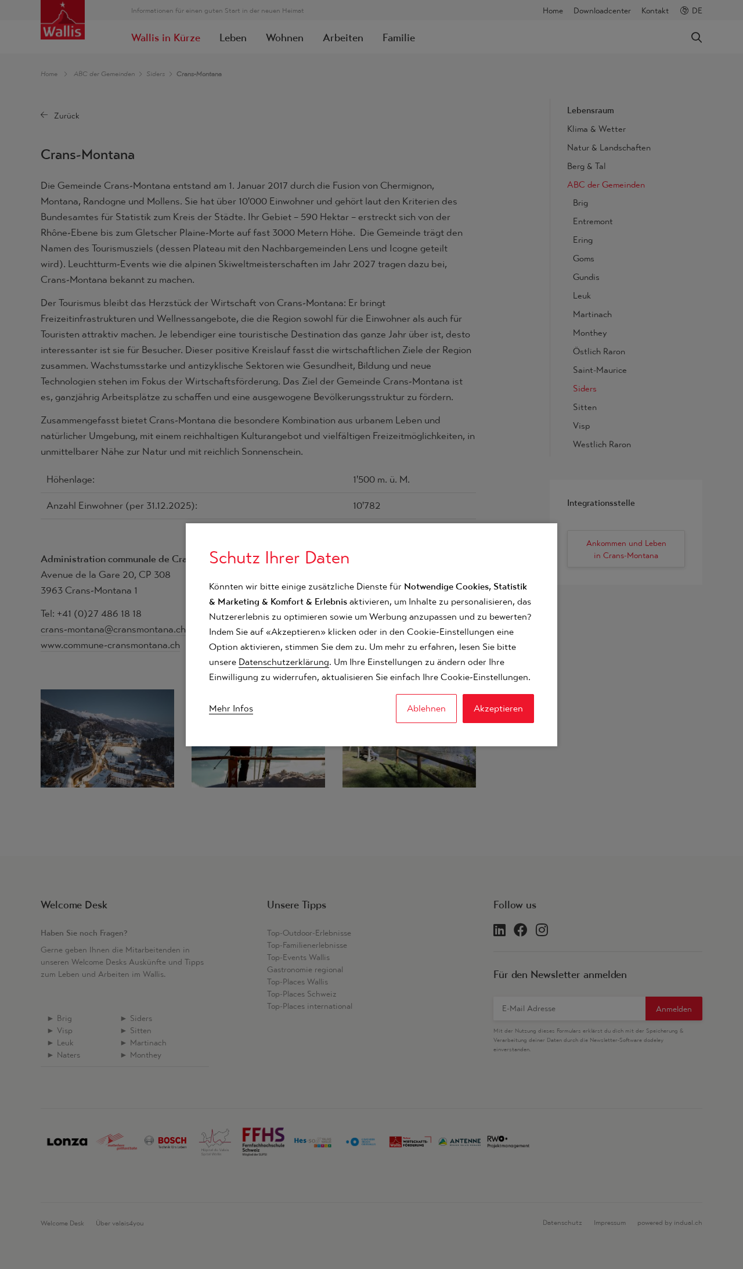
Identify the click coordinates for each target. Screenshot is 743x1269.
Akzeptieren (498, 708)
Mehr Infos (231, 708)
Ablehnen (426, 708)
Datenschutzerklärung (284, 662)
